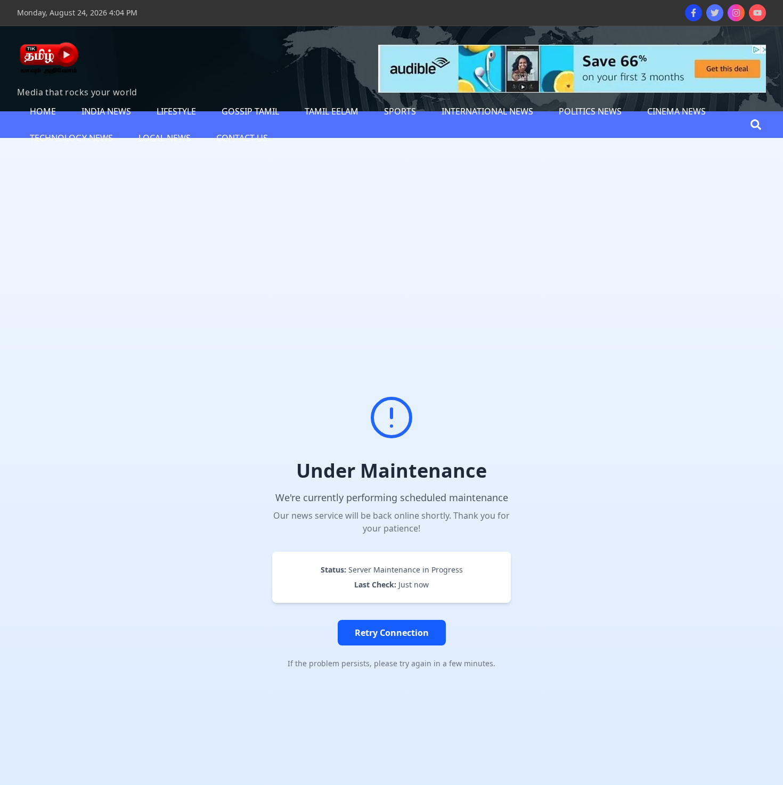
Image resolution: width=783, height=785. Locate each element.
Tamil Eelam (331, 111)
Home (43, 111)
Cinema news (676, 111)
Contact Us (242, 138)
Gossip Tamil (250, 111)
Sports (400, 111)
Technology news (71, 138)
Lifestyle (176, 111)
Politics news (590, 111)
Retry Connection (392, 633)
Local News (164, 138)
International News (487, 111)
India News (106, 111)
